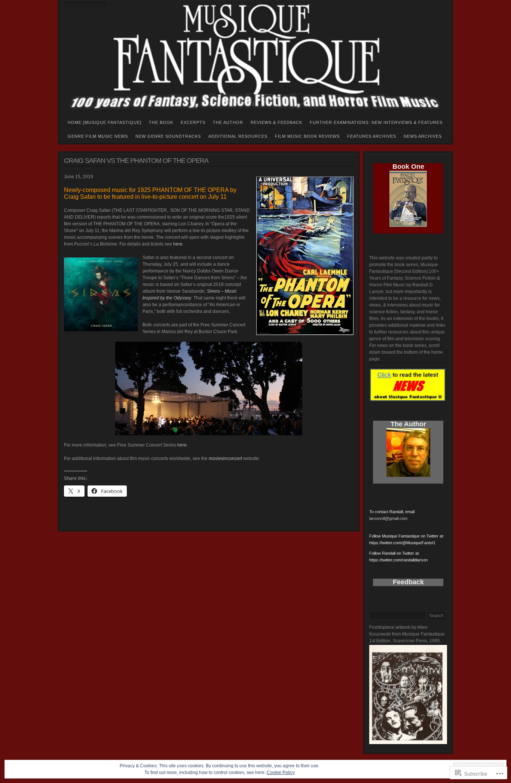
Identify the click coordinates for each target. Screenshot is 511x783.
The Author (228, 122)
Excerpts (193, 122)
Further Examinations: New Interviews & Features (376, 122)
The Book (161, 122)
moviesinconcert (225, 458)
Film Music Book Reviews (307, 136)
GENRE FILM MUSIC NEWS (98, 136)
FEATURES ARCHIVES (371, 136)
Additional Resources (237, 136)
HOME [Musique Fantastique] (104, 122)
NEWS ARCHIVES (423, 136)
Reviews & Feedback (276, 122)
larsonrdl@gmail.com (388, 518)
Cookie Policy (281, 772)
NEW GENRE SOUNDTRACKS (168, 136)
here (178, 244)
